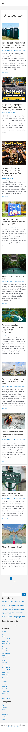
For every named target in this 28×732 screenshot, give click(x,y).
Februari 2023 (5, 691)
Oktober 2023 (5, 672)
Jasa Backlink (5, 707)
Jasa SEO (4, 709)
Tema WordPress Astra (14, 727)
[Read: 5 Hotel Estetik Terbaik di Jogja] (14, 263)
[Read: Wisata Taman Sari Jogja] (14, 534)
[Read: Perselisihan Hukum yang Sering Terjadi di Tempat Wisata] (14, 369)
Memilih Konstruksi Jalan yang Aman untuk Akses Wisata (12, 434)
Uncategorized (17, 50)
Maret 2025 (4, 648)
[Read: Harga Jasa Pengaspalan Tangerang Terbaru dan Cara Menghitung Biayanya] (14, 89)
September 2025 (6, 643)
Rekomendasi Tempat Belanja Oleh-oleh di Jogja (13, 494)
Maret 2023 (5, 689)
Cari (3, 592)
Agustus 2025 (5, 646)
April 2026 (4, 634)
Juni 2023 (4, 681)
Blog (3, 112)
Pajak (3, 712)
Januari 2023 (5, 693)
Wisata (3, 719)
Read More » (5, 72)
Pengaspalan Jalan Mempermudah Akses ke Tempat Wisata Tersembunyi (12, 328)
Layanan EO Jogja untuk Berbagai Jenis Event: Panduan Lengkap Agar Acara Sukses (12, 171)
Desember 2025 (6, 638)
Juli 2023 (4, 679)
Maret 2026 (5, 636)
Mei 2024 (4, 660)
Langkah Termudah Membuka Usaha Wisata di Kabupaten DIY (13, 221)
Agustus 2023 (5, 677)
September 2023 (6, 674)
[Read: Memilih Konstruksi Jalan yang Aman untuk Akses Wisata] (13, 421)
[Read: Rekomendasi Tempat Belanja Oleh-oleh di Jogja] (14, 478)
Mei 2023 (4, 684)
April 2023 (4, 686)
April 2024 (4, 662)
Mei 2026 (4, 631)
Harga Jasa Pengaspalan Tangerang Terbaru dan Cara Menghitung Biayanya (13, 107)
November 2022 (6, 698)
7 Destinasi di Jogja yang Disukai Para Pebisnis (13, 609)
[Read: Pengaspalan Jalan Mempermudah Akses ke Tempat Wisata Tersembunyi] (14, 315)
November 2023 (6, 669)
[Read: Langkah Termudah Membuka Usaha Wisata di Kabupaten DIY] (14, 209)
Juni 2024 (4, 658)
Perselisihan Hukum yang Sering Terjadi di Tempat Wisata (13, 381)
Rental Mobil (5, 714)
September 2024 (6, 655)
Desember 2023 (6, 667)
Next (14, 581)
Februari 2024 (5, 665)
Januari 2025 (5, 650)
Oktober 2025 (5, 641)
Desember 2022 (6, 696)
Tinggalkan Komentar (7, 50)
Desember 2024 (6, 653)
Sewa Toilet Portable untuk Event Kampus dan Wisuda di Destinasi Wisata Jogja (13, 45)
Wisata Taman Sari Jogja (12, 547)
